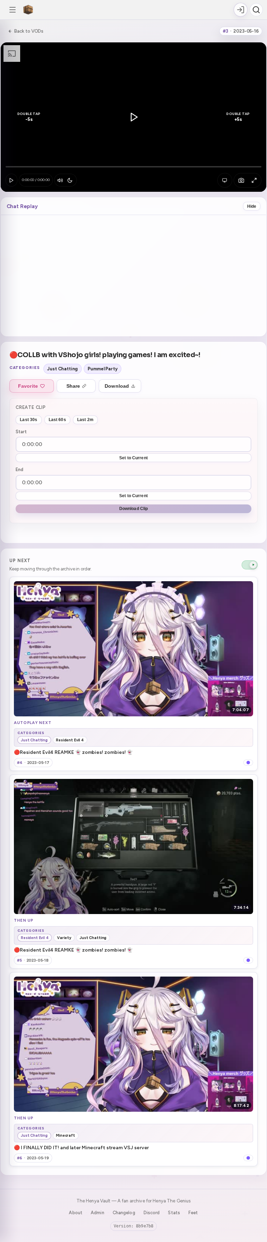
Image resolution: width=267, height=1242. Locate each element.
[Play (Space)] (11, 180)
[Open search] (256, 9)
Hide (252, 206)
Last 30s (28, 419)
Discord (152, 1212)
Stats (174, 1212)
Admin (97, 1212)
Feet (193, 1212)
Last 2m (85, 419)
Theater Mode (224, 180)
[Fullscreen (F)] (254, 180)
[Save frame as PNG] (241, 180)
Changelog (124, 1212)
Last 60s (57, 419)
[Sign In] (241, 10)
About (75, 1212)
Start (21, 431)
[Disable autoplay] (250, 564)
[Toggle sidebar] (12, 9)
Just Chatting (62, 368)
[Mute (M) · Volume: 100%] (60, 180)
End (19, 469)
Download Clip (133, 508)
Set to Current (133, 457)
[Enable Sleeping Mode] (69, 180)
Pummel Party (102, 368)
